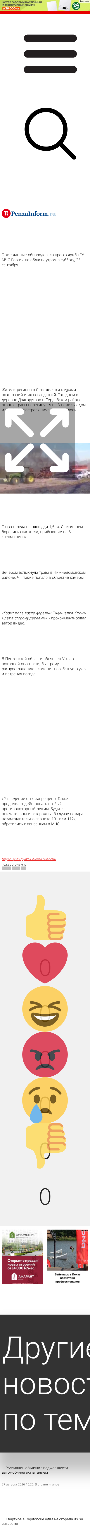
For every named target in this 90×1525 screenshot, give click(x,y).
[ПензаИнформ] (29, 213)
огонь (16, 864)
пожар (6, 864)
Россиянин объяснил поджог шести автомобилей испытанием (35, 1470)
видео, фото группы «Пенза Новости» (29, 859)
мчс (23, 864)
